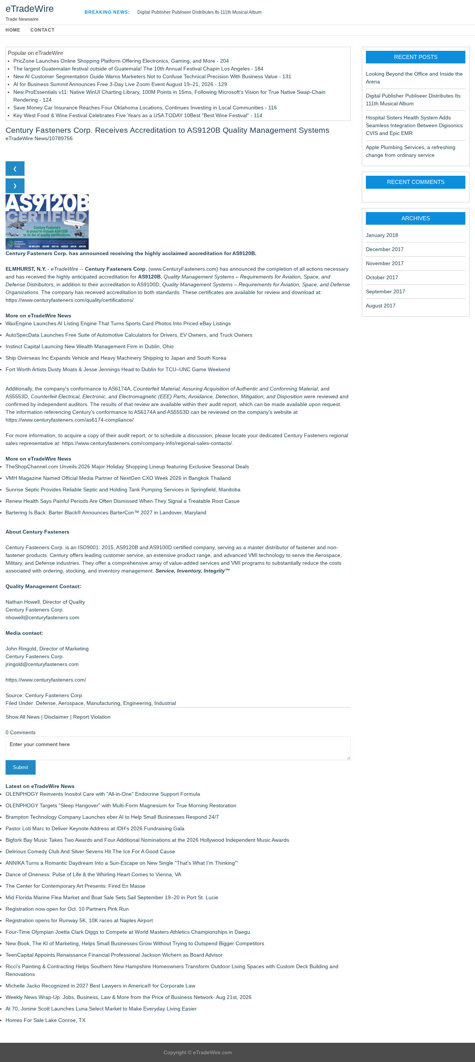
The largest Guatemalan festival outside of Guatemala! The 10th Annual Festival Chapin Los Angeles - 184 (138, 69)
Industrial (165, 703)
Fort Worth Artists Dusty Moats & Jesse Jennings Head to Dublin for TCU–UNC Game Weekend (118, 369)
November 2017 (385, 263)
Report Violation (92, 717)
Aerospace (70, 703)
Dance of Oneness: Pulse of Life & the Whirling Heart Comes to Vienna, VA (93, 874)
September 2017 (385, 291)
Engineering (137, 703)
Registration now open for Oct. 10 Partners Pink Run (67, 909)
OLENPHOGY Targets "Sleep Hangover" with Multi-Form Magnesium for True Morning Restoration (121, 805)
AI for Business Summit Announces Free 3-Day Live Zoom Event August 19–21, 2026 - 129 (120, 84)
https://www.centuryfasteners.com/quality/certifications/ (70, 300)
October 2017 (382, 277)
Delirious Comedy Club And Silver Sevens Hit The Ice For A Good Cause (90, 851)
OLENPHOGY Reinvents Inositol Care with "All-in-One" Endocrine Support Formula (103, 794)
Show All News (23, 717)
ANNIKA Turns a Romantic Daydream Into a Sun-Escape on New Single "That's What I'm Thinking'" (122, 863)
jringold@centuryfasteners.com (42, 664)
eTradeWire (30, 8)
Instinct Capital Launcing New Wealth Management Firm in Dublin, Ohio (90, 346)
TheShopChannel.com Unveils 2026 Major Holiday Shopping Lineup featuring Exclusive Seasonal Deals (127, 466)
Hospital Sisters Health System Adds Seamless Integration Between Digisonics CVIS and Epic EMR (414, 125)
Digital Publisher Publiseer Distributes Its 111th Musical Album (199, 12)
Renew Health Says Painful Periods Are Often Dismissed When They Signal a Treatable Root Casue (123, 501)
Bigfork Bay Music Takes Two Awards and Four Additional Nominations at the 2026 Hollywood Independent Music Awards (147, 840)
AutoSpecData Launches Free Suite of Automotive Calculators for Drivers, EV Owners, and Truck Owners (129, 335)
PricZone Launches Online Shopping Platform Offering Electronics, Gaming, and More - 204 (121, 61)
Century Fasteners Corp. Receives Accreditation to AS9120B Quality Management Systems (168, 130)
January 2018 (382, 235)
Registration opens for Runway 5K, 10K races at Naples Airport (79, 920)
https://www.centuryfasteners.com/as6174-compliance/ (70, 420)
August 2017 (381, 306)
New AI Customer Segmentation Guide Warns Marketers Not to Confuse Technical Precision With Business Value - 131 (152, 76)
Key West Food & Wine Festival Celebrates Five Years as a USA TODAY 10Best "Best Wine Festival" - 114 (137, 115)
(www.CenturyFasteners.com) (183, 269)
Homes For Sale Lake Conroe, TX (45, 1020)
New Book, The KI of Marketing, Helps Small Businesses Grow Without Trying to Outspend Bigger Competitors (135, 943)
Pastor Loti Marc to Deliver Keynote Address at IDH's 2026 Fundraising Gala (95, 828)
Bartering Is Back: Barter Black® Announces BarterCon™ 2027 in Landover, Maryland (106, 512)
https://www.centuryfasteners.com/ (46, 680)
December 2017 (385, 249)
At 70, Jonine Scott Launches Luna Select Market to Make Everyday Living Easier (101, 1009)
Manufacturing (103, 703)
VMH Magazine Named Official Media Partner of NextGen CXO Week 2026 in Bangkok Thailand (118, 478)
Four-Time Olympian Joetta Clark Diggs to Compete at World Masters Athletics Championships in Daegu (128, 932)
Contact (42, 30)
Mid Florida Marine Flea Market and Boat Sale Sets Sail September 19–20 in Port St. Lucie (112, 897)
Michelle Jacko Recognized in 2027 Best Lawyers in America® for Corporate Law (100, 986)
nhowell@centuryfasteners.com (42, 617)
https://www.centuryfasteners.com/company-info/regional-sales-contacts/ (147, 443)
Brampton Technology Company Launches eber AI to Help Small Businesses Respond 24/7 (112, 817)
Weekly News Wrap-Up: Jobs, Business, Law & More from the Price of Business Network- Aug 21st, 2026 (129, 997)
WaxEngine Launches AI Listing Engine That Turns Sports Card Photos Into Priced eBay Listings (118, 323)
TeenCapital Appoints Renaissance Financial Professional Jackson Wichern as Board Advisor (114, 955)
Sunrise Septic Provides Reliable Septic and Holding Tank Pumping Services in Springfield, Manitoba (123, 489)
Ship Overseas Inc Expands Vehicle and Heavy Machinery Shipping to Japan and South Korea (116, 358)
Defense (46, 703)
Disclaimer (56, 717)
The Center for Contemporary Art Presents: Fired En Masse (75, 886)
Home (13, 30)
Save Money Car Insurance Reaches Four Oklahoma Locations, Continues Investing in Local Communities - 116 (145, 108)
